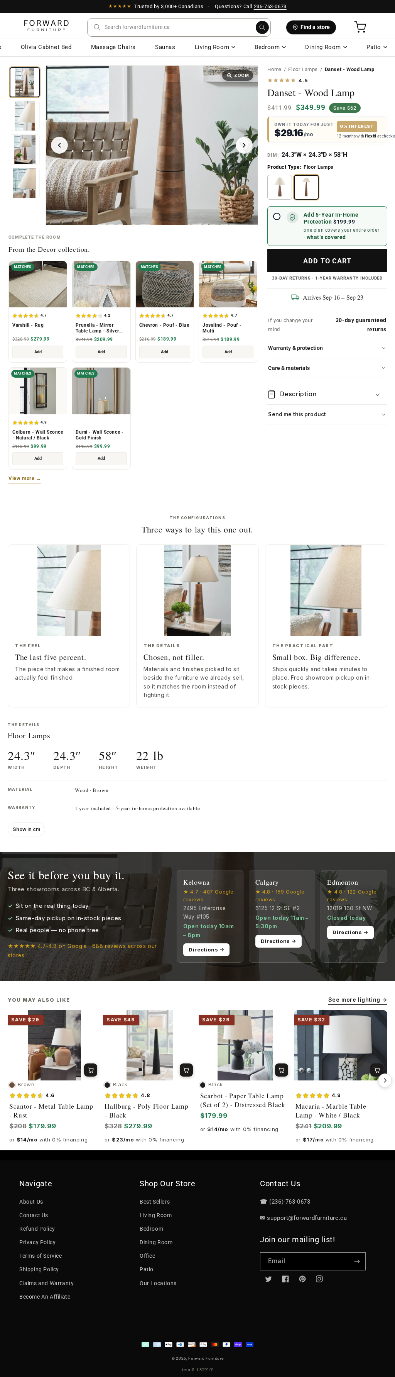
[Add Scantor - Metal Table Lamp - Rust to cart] (90, 1070)
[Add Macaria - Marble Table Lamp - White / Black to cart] (376, 1070)
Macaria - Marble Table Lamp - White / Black (330, 1110)
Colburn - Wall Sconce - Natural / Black (37, 435)
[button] (179, 27)
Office (147, 1256)
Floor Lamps (303, 69)
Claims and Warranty (46, 1283)
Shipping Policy (39, 1269)
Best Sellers (155, 1202)
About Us (31, 1202)
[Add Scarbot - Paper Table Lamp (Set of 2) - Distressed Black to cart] (281, 1070)
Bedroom (267, 47)
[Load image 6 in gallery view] (25, 183)
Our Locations (158, 1283)
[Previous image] (59, 145)
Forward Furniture (205, 1358)
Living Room (212, 47)
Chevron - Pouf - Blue (164, 325)
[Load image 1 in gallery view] (25, 82)
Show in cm (26, 829)
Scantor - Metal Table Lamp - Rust (51, 1110)
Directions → (206, 949)
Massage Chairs (113, 47)
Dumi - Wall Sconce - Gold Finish (99, 435)
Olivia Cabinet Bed (46, 47)
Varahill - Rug (28, 325)
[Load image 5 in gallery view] (25, 149)
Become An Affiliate (44, 1297)
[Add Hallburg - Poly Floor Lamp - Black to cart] (186, 1070)
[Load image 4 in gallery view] (25, 116)
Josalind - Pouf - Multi (222, 328)
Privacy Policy (37, 1242)
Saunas (165, 47)
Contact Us (33, 1215)
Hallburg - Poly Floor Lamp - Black (146, 1110)
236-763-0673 (270, 6)
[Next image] (244, 145)
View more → (24, 478)
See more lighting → (357, 999)
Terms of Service (40, 1256)
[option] (279, 187)
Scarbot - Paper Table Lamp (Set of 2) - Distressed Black (242, 1100)
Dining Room (323, 47)
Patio (373, 47)
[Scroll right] (385, 1080)
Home (274, 69)
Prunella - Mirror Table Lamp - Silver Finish (97, 328)
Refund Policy (37, 1229)
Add (38, 351)
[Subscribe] (356, 1261)
